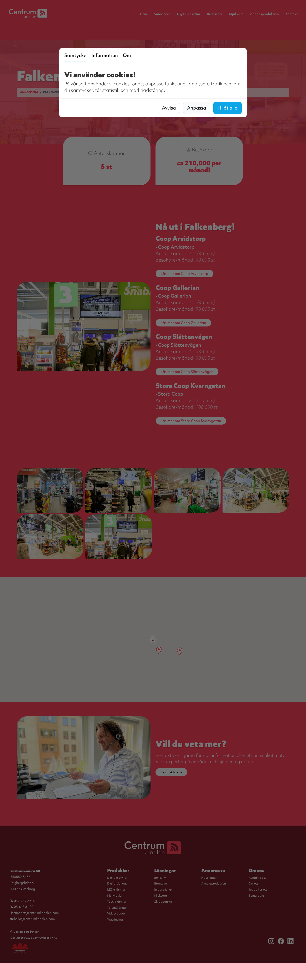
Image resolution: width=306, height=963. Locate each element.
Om (127, 55)
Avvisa (169, 108)
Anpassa (196, 108)
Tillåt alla (227, 108)
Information (104, 55)
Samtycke (75, 55)
